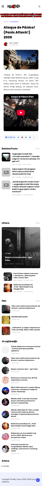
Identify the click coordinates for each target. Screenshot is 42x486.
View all (38, 149)
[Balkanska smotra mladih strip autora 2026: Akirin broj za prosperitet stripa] (5, 436)
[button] (34, 137)
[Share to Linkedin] (26, 137)
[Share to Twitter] (18, 137)
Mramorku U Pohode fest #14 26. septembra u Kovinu (24, 379)
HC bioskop (14, 22)
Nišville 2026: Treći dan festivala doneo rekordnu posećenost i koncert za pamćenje (24, 401)
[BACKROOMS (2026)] (6, 320)
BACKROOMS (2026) (20, 317)
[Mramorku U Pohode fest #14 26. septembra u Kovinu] (5, 380)
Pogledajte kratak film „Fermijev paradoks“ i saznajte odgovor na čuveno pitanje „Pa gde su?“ (26, 157)
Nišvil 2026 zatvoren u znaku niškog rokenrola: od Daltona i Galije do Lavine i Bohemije (25, 389)
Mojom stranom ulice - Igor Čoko (18, 259)
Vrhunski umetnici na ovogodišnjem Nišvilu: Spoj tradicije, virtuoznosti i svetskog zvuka (24, 447)
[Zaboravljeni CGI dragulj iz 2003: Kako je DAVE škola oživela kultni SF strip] (6, 172)
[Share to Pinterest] (22, 137)
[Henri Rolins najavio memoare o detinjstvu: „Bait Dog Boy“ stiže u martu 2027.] (8, 276)
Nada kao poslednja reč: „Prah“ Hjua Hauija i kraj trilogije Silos (23, 287)
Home (6, 22)
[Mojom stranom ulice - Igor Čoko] (21, 247)
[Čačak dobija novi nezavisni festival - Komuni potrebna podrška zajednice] (5, 350)
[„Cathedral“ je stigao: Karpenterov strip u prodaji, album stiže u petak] (6, 331)
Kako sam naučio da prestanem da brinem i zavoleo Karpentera (26, 307)
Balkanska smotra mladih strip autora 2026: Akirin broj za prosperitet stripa (23, 435)
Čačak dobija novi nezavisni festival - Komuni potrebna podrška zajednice (25, 348)
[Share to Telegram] (29, 137)
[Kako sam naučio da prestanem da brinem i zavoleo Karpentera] (6, 309)
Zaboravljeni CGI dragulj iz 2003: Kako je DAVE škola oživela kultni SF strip (23, 171)
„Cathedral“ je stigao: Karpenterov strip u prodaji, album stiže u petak (26, 329)
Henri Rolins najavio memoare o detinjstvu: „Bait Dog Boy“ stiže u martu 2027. (25, 275)
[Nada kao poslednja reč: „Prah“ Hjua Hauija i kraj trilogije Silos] (8, 288)
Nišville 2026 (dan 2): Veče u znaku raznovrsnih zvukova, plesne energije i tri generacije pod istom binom (25, 413)
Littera (8, 253)
